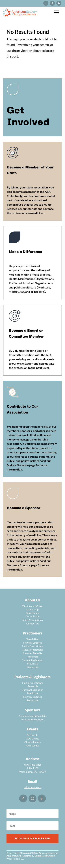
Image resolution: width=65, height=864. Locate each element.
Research (32, 656)
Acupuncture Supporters (32, 715)
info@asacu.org (32, 787)
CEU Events (32, 738)
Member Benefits (32, 653)
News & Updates (32, 642)
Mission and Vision (32, 605)
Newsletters (32, 639)
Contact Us (32, 623)
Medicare (32, 663)
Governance (32, 612)
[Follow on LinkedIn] (58, 3)
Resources (32, 667)
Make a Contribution (32, 719)
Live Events (32, 745)
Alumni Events (32, 741)
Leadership (32, 609)
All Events (32, 734)
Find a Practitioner (32, 646)
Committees (32, 616)
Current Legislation (32, 660)
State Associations (32, 619)
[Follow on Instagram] (45, 3)
